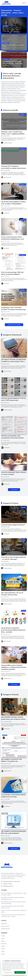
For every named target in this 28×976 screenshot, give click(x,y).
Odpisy (2, 951)
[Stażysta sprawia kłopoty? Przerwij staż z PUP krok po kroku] (14, 386)
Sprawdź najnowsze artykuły (14, 324)
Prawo (2, 938)
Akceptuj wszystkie (20, 972)
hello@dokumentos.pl (8, 886)
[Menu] (23, 2)
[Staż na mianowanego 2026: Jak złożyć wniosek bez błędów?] (14, 262)
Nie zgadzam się (8, 972)
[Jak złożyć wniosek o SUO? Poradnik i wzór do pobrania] (14, 42)
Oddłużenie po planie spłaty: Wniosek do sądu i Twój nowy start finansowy (12, 63)
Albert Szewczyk (7, 371)
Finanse (3, 946)
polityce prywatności (6, 969)
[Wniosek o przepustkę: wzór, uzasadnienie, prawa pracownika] (14, 425)
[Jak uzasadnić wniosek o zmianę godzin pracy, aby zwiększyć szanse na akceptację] (14, 706)
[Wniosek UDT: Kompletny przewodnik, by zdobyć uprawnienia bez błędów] (14, 155)
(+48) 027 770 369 (7, 883)
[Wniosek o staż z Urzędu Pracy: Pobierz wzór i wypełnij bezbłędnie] (14, 121)
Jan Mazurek (6, 447)
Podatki (3, 936)
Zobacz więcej (14, 489)
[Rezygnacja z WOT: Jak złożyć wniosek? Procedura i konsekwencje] (14, 297)
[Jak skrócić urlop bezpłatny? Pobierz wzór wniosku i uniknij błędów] (14, 191)
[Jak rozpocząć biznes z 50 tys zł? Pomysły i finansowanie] (14, 582)
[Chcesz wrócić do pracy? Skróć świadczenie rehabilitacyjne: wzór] (14, 226)
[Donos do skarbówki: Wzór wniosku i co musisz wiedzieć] (14, 461)
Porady (3, 941)
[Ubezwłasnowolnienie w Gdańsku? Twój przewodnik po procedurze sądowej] (14, 25)
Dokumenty (3, 943)
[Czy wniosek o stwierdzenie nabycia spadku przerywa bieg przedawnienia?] (14, 785)
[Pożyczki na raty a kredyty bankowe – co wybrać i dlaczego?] (14, 546)
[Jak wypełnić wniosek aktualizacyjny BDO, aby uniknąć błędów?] (14, 820)
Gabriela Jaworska (8, 409)
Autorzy (3, 920)
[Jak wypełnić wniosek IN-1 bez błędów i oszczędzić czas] (14, 746)
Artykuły (4, 890)
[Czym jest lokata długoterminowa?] (14, 514)
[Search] (25, 3)
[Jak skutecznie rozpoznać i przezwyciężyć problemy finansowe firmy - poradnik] (14, 617)
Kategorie (4, 933)
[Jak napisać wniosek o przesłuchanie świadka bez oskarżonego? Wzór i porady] (14, 348)
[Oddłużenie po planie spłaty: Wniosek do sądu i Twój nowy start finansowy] (14, 60)
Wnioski (3, 948)
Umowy (3, 954)
